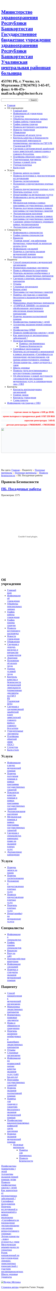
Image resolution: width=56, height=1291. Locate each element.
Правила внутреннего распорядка (30, 127)
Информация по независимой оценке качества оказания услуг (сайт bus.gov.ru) (13, 1067)
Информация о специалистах (28, 232)
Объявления (19, 132)
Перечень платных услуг (26, 192)
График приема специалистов (28, 235)
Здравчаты (6, 1277)
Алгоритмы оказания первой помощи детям (9, 1177)
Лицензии (12, 658)
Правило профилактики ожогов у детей (33, 332)
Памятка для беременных (32, 343)
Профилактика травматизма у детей (31, 322)
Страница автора (10, 1287)
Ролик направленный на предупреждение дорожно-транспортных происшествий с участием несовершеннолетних (12, 1262)
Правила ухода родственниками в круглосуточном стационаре (30, 372)
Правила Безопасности (30, 346)
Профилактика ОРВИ (24, 330)
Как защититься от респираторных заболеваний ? (9, 1194)
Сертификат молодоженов (26, 349)
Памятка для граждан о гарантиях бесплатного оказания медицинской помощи (31, 297)
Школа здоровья (21, 368)
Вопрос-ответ (20, 289)
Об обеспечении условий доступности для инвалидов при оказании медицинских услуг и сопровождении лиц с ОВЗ (33, 380)
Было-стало (19, 167)
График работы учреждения (27, 121)
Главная (11, 105)
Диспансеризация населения (27, 213)
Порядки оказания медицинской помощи (14, 1138)
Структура (18, 116)
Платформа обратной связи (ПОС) (30, 156)
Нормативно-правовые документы (31, 267)
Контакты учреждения (24, 397)
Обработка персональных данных (30, 119)
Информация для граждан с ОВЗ (23, 403)
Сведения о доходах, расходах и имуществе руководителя (14, 649)
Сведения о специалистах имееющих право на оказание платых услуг (14, 841)
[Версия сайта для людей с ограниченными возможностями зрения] (8, 3)
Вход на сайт (11, 954)
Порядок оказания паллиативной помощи (14, 1092)
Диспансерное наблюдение (27, 227)
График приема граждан (25, 124)
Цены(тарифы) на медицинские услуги (33, 194)
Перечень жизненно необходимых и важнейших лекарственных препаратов (33, 274)
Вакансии (18, 238)
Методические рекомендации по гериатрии (10, 1247)
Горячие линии (21, 395)
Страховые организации (25, 286)
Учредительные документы (27, 159)
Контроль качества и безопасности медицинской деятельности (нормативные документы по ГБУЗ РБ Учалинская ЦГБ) (32, 142)
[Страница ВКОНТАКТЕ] (14, 3)
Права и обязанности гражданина (30, 270)
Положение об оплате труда (27, 135)
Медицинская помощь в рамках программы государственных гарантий (33, 204)
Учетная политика (22, 165)
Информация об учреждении (28, 113)
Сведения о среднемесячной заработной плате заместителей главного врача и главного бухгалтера (33, 151)
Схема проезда (20, 400)
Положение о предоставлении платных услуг (15, 886)
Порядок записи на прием (26, 173)
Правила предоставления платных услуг (34, 189)
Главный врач (20, 110)
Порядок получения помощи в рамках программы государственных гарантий (33, 209)
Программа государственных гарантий (33, 292)
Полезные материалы (24, 340)
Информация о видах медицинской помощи (14, 766)
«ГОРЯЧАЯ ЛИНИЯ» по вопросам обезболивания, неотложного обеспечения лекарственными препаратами (31, 309)
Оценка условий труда (24, 162)
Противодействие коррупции (28, 257)
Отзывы (17, 284)
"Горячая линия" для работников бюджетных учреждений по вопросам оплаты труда (32, 243)
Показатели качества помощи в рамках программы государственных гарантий (33, 217)
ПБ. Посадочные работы (21, 489)
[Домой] (3, 3)
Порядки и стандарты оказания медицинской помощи (29, 252)
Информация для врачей (25, 248)
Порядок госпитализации (26, 181)
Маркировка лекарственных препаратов (33, 303)
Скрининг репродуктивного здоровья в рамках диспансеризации (33, 223)
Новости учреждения (24, 129)
